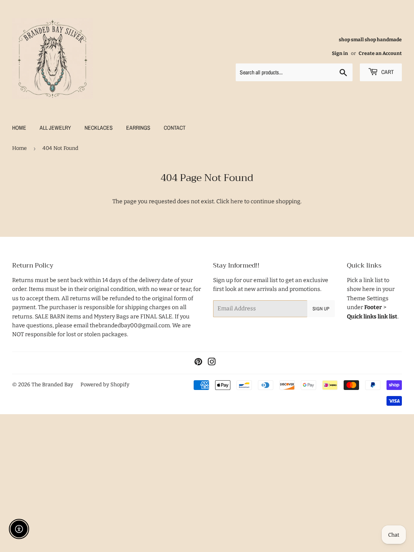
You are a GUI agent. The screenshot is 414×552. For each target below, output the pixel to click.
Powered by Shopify (104, 384)
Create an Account (380, 53)
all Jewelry (55, 127)
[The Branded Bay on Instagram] (212, 363)
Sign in (340, 53)
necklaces (98, 127)
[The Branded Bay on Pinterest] (198, 363)
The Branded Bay (52, 384)
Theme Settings (368, 298)
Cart (387, 72)
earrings (138, 127)
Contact (175, 127)
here (236, 201)
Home (19, 127)
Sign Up (321, 308)
